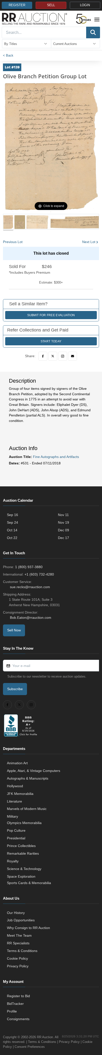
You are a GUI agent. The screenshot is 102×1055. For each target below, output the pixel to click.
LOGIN (85, 5)
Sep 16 (12, 515)
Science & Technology (24, 869)
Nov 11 (63, 515)
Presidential (16, 838)
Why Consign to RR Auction (28, 928)
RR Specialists (18, 943)
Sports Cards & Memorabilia (29, 883)
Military (12, 816)
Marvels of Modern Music (27, 809)
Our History (16, 913)
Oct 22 (12, 538)
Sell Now (14, 630)
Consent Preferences (30, 1047)
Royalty (13, 861)
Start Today (51, 341)
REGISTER (17, 5)
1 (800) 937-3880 (29, 567)
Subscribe (15, 689)
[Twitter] (52, 356)
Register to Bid (18, 996)
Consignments (18, 1019)
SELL (51, 5)
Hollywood (15, 786)
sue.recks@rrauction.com (30, 587)
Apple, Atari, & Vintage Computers (33, 771)
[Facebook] (42, 356)
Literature (14, 801)
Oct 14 (12, 530)
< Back (8, 55)
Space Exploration (21, 876)
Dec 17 (63, 538)
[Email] (72, 356)
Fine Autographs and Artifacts (56, 457)
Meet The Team (19, 935)
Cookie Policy (17, 958)
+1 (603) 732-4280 (39, 574)
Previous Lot (13, 242)
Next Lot (88, 242)
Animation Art (17, 763)
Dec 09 (63, 530)
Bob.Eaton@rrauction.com (30, 618)
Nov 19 (63, 522)
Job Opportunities (21, 920)
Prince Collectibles (21, 846)
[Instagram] (62, 356)
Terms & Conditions (22, 951)
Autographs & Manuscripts (27, 778)
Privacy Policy (17, 966)
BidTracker (15, 1004)
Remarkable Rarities (23, 853)
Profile (12, 1011)
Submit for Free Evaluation (51, 315)
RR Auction (45, 1037)
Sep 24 (12, 522)
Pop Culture (16, 830)
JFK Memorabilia (20, 794)
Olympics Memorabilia (24, 823)
